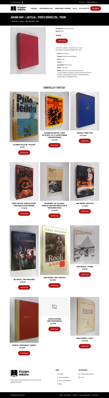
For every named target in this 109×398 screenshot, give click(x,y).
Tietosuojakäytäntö (85, 395)
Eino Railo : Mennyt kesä (85, 133)
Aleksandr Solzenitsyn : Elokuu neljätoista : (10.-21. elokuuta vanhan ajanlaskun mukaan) (54, 135)
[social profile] (22, 2)
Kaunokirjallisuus (46, 8)
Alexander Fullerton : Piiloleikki (24, 145)
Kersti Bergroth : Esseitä (85, 338)
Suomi (83, 2)
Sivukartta (95, 395)
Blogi (75, 8)
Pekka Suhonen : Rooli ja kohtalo (54, 278)
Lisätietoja (62, 41)
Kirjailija (34, 8)
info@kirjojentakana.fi (92, 2)
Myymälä (95, 8)
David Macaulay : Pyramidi (85, 267)
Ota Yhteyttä (84, 8)
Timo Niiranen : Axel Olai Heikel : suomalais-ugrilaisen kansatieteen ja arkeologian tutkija (54, 205)
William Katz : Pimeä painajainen (24, 279)
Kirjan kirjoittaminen (62, 8)
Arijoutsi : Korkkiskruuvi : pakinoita (24, 345)
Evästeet (75, 395)
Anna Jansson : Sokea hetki (85, 203)
